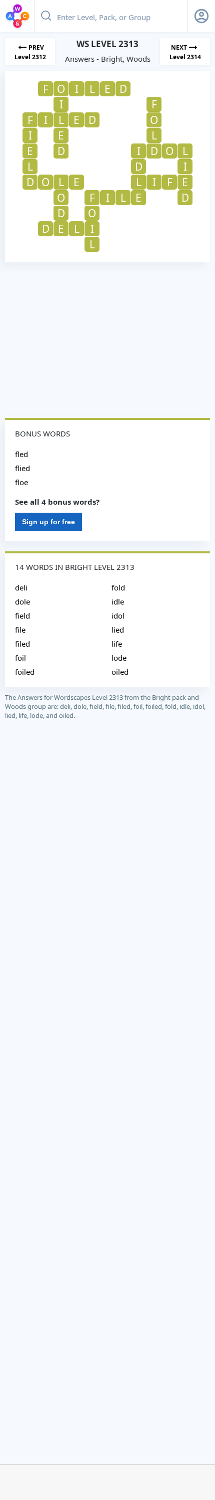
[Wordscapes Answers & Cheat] (17, 16)
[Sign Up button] (202, 16)
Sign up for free (48, 522)
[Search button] (46, 16)
